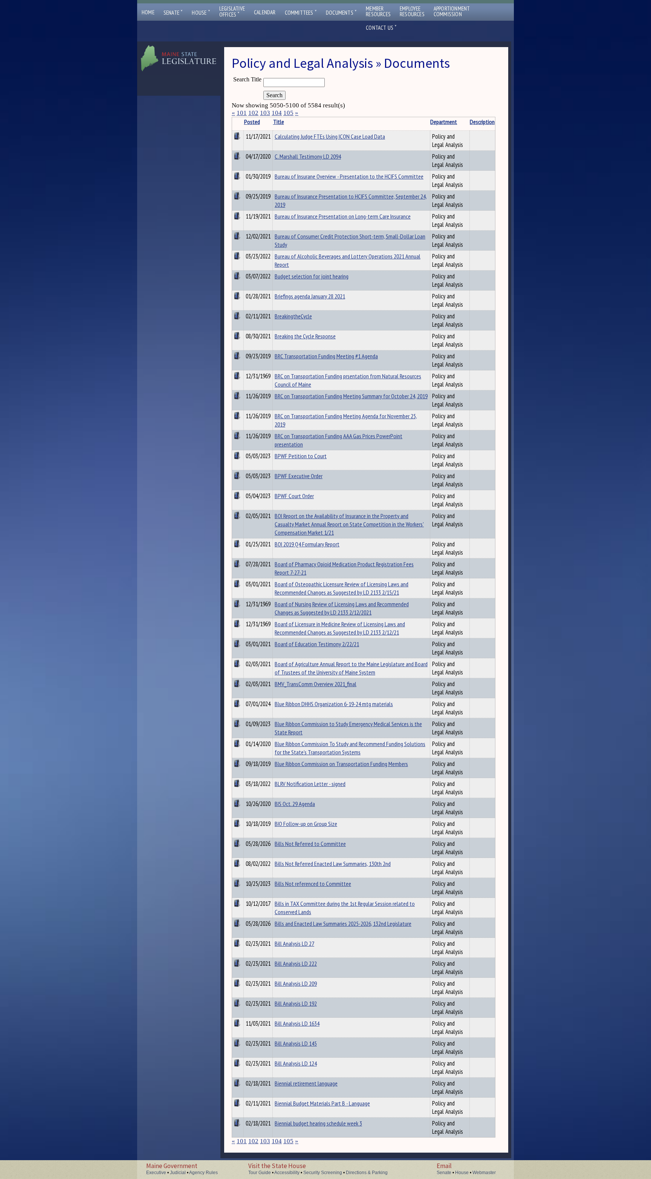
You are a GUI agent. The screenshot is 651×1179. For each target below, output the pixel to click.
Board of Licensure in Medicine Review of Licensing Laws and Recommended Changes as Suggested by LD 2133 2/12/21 (340, 628)
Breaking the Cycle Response (305, 336)
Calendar (265, 12)
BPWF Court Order (294, 496)
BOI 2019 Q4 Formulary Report (307, 544)
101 (242, 112)
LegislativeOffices (232, 12)
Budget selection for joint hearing (311, 276)
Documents (341, 12)
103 (265, 112)
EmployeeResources (412, 11)
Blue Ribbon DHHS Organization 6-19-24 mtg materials (334, 704)
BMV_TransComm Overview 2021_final (315, 684)
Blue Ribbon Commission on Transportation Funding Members (341, 764)
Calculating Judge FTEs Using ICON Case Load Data (330, 136)
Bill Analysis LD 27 (294, 943)
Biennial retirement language (306, 1083)
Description (482, 122)
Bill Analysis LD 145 (296, 1043)
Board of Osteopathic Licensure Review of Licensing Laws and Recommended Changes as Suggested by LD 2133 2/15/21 (341, 588)
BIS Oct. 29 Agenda (295, 804)
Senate (173, 12)
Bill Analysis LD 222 (296, 963)
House (201, 12)
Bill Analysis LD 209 (296, 983)
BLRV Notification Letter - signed (310, 784)
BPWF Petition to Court (301, 456)
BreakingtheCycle (293, 316)
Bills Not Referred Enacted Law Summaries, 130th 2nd (333, 863)
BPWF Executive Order (298, 476)
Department (443, 122)
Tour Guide (259, 1172)
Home (148, 12)
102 (253, 112)
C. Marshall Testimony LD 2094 (308, 156)
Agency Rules (203, 1172)
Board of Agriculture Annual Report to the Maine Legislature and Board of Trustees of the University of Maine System (351, 668)
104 (277, 112)
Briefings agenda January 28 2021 (310, 296)
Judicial (178, 1172)
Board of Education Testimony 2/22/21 (317, 644)
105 (288, 112)
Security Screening (322, 1172)
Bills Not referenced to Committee (313, 883)
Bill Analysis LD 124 (296, 1063)
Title (278, 122)
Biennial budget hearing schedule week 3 (318, 1123)
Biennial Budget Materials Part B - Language (322, 1103)
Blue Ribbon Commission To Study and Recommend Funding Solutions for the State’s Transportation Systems (350, 748)
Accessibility (287, 1172)
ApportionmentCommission (452, 11)
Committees (301, 12)
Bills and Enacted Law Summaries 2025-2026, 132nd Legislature (343, 923)
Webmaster (484, 1172)
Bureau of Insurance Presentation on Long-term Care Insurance (343, 216)
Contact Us (381, 27)
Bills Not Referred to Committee (310, 844)
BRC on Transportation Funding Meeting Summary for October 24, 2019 (351, 396)
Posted (252, 122)
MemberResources (378, 11)
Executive (156, 1172)
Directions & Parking (367, 1172)
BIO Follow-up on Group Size (306, 824)
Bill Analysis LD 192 (296, 1003)
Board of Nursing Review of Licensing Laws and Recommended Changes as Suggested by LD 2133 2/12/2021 (342, 608)
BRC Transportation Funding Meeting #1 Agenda (326, 356)
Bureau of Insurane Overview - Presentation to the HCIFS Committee (349, 176)
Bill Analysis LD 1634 (297, 1023)
